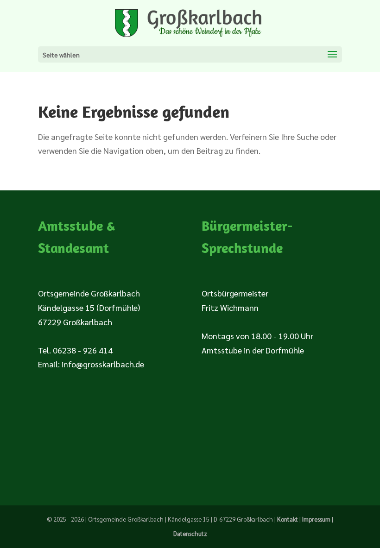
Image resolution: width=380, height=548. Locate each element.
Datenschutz (190, 533)
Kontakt (287, 519)
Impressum (316, 519)
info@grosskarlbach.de (103, 364)
